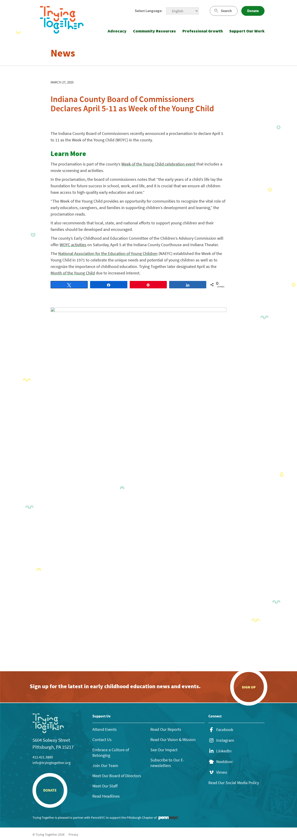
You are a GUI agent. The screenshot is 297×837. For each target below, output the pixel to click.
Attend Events (104, 729)
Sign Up (249, 687)
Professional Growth (202, 31)
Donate (253, 10)
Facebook (224, 730)
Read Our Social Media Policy (233, 782)
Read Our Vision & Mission (173, 739)
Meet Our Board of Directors (116, 775)
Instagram (225, 740)
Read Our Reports (165, 729)
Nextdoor (224, 762)
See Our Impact (164, 749)
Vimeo (221, 772)
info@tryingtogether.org (51, 762)
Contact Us (102, 739)
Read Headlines (106, 796)
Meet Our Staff (104, 786)
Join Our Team (105, 765)
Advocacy (117, 31)
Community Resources (154, 31)
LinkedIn (224, 751)
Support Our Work (247, 31)
